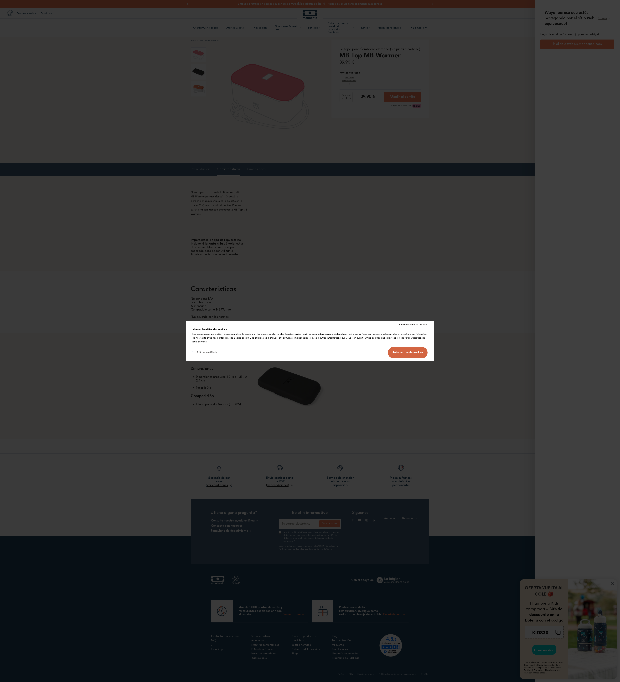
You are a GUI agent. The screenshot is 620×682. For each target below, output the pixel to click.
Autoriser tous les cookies (408, 352)
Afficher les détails (207, 352)
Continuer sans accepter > (413, 324)
